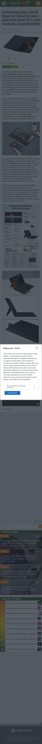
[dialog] (21, 372)
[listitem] (21, 386)
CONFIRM (12, 393)
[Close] (38, 348)
